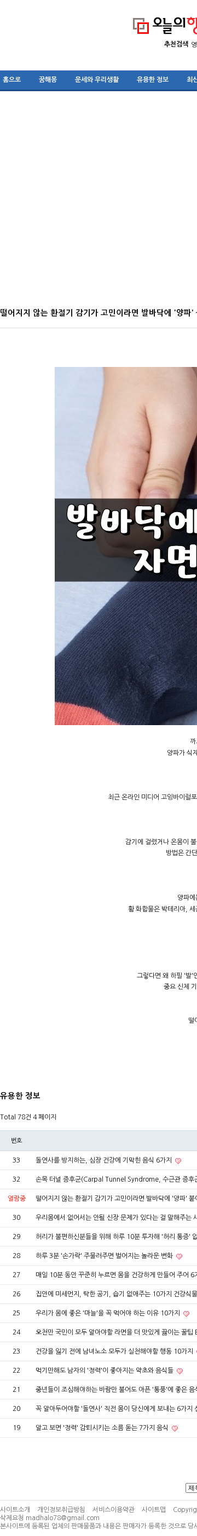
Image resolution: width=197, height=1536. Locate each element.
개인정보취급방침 (61, 1510)
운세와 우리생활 (97, 79)
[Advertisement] (98, 203)
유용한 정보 (153, 79)
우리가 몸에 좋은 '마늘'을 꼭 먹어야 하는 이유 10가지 (109, 1313)
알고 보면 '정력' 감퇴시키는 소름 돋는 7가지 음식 (103, 1428)
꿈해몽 (48, 79)
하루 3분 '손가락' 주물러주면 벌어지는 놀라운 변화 (105, 1256)
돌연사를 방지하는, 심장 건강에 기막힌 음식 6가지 (104, 1160)
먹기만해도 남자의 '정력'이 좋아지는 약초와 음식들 (105, 1370)
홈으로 (12, 79)
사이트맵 (154, 1510)
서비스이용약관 (113, 1510)
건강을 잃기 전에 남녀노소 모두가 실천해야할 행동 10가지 (115, 1351)
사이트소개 (15, 1510)
